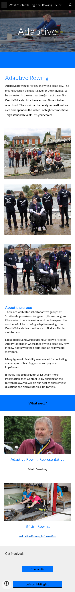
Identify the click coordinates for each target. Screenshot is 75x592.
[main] (37, 31)
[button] (4, 5)
